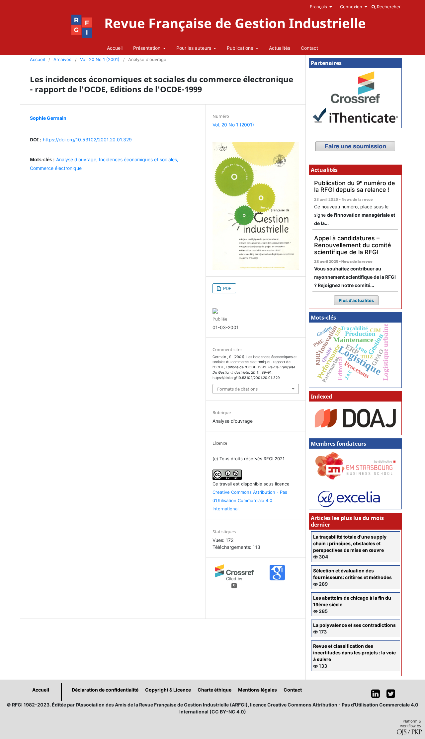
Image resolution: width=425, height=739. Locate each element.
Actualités (279, 48)
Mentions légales (257, 690)
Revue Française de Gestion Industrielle (235, 23)
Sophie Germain (48, 118)
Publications (240, 48)
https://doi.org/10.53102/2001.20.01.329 (87, 139)
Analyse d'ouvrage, (77, 159)
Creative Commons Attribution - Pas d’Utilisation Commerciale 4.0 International (249, 500)
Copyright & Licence (168, 690)
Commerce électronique (56, 168)
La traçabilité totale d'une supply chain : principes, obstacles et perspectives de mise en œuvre (349, 543)
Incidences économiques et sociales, (138, 159)
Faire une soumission (355, 146)
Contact (309, 48)
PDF (226, 288)
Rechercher (388, 6)
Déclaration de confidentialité (105, 690)
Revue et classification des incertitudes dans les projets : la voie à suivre (354, 652)
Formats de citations (237, 389)
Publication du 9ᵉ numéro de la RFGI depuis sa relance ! (354, 186)
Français (319, 6)
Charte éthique (214, 690)
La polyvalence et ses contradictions (354, 625)
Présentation (147, 48)
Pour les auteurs (194, 48)
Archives (62, 59)
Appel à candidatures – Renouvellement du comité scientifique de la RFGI (352, 245)
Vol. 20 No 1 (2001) (100, 59)
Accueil (115, 48)
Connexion (352, 6)
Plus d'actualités (356, 300)
